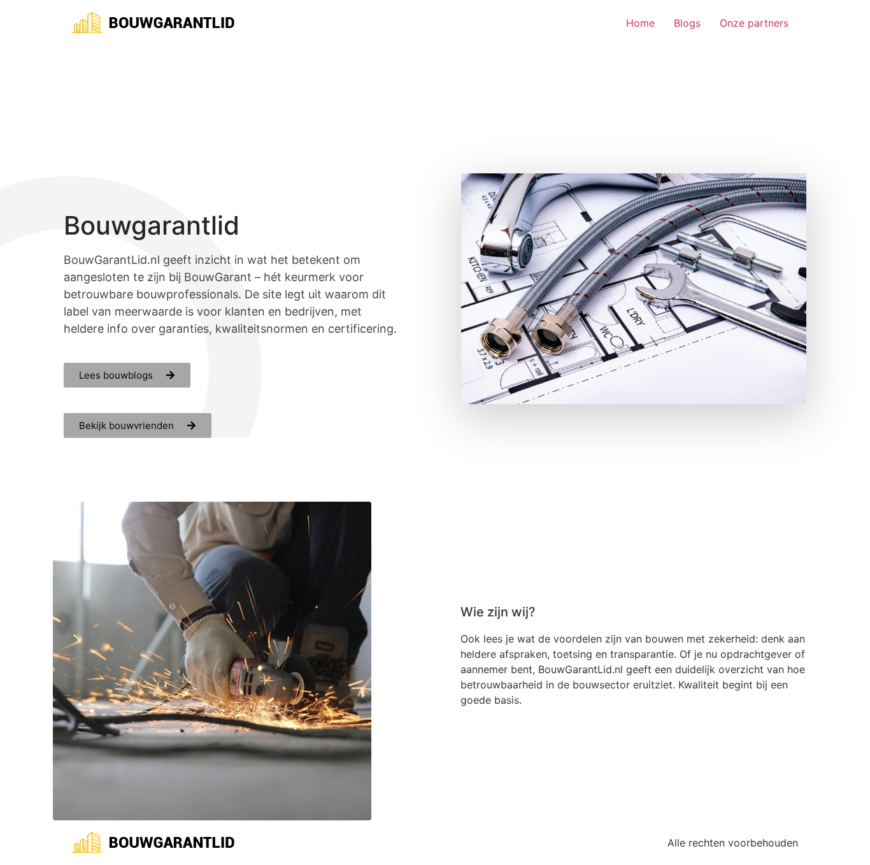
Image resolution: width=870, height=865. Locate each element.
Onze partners (754, 23)
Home (640, 23)
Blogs (687, 23)
